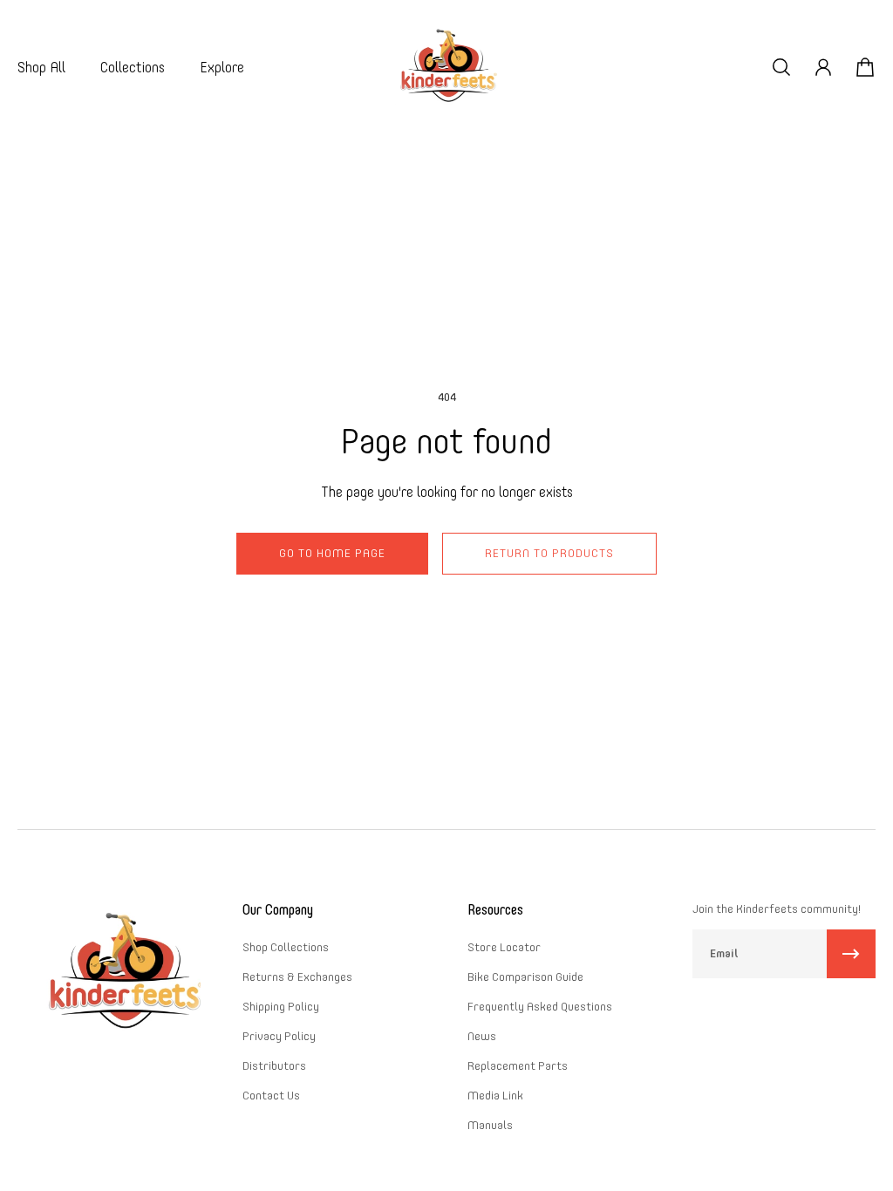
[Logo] (446, 67)
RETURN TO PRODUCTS (549, 553)
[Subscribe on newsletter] (851, 953)
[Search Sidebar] (781, 67)
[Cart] (865, 67)
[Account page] (823, 67)
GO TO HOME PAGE (332, 553)
